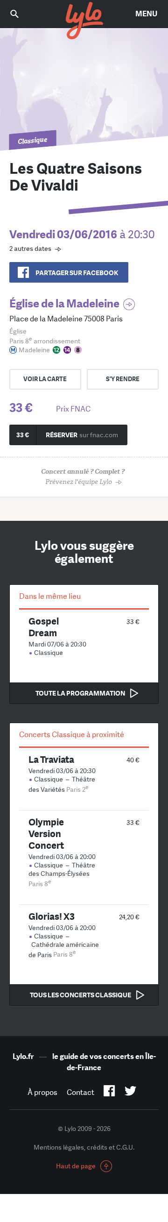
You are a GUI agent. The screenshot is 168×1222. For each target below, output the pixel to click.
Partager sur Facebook (76, 273)
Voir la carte (45, 379)
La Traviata (51, 759)
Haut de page (76, 1166)
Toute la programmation (80, 693)
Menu (146, 14)
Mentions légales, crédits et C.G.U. (84, 1147)
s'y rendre (123, 379)
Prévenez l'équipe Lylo (83, 476)
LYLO (84, 21)
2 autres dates (30, 248)
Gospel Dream (43, 627)
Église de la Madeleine (64, 303)
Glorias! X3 (51, 916)
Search (21, 14)
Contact (80, 1092)
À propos (42, 1092)
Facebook (109, 1092)
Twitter (130, 1092)
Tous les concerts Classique (80, 995)
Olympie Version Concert (46, 834)
